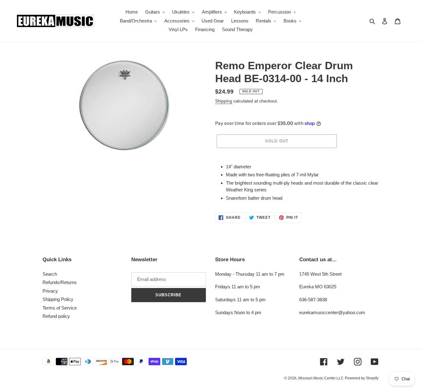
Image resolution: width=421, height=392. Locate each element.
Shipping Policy (58, 299)
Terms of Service (60, 307)
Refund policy (56, 316)
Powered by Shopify (361, 378)
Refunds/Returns (60, 282)
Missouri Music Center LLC (321, 378)
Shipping (223, 100)
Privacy (50, 291)
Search (50, 274)
